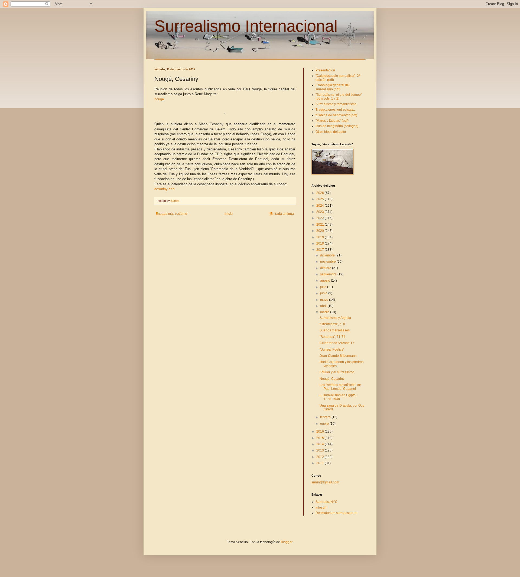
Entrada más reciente (171, 214)
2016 (320, 431)
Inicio (229, 214)
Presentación (325, 70)
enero (325, 424)
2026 (320, 193)
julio (323, 287)
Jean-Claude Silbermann (338, 356)
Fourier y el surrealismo (337, 372)
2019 (320, 237)
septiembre (328, 274)
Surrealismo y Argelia (335, 318)
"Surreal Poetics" (332, 349)
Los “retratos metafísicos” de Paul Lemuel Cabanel (340, 387)
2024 (320, 205)
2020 (320, 231)
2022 (320, 218)
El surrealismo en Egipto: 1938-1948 (338, 397)
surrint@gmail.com (325, 482)
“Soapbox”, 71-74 (332, 337)
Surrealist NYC (326, 502)
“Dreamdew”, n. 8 (332, 324)
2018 (320, 243)
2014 (320, 444)
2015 (320, 438)
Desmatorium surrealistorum (336, 513)
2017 (320, 250)
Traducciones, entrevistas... (336, 109)
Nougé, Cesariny (332, 379)
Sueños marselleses (335, 330)
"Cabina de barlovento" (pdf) (336, 115)
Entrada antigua (282, 214)
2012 (320, 457)
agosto (325, 280)
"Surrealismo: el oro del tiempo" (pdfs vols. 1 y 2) (339, 96)
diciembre (328, 255)
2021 (320, 224)
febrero (326, 417)
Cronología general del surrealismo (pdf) (333, 87)
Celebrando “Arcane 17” (337, 343)
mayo (324, 300)
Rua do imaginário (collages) (337, 126)
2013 (320, 450)
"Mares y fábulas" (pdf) (332, 121)
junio (324, 293)
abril (323, 306)
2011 (320, 463)
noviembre (328, 261)
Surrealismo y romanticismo (336, 104)
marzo (325, 312)
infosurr (321, 507)
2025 (320, 199)
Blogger (286, 542)
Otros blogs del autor (331, 132)
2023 (320, 212)
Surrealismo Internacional (245, 26)
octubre (326, 268)
